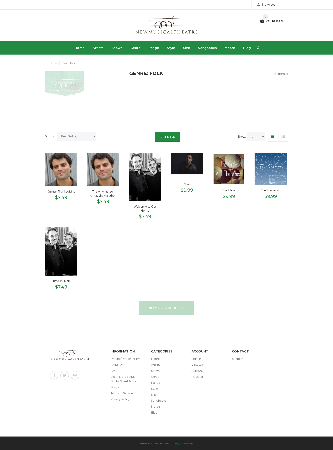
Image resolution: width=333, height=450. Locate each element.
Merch (230, 48)
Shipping (116, 387)
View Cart (198, 365)
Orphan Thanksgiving (61, 191)
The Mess (228, 190)
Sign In (196, 359)
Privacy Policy (120, 399)
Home (80, 48)
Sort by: (50, 136)
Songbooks (207, 48)
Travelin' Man (61, 281)
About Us (117, 365)
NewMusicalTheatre (150, 443)
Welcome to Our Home (145, 208)
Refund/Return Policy (125, 359)
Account (197, 371)
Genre (135, 48)
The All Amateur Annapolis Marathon (103, 193)
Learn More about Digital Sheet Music (124, 379)
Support (237, 359)
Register (197, 377)
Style (171, 48)
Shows (117, 48)
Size (186, 48)
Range (154, 48)
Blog (247, 48)
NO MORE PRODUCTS (166, 308)
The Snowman (270, 190)
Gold (187, 184)
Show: (242, 136)
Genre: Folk (68, 62)
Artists (97, 48)
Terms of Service (122, 393)
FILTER (170, 137)
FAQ (114, 371)
